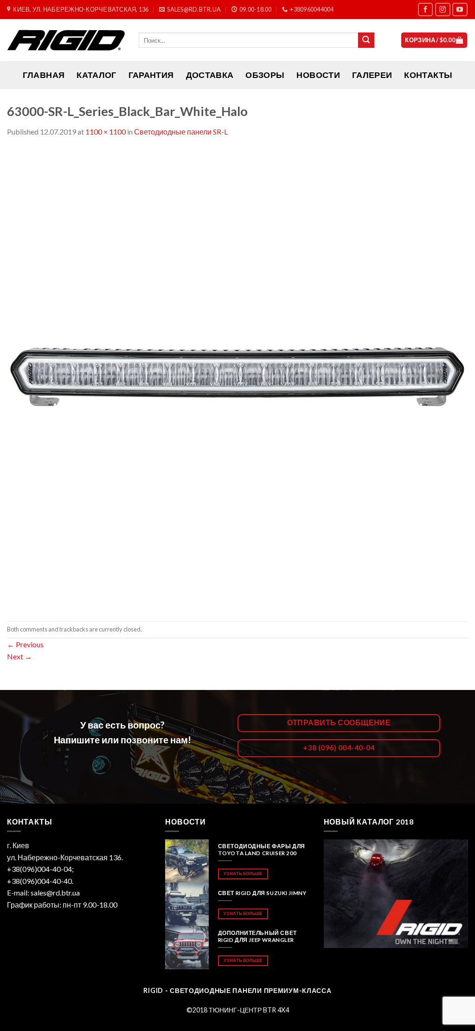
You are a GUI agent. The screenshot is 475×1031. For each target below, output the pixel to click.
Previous (25, 644)
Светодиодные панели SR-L (181, 131)
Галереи (372, 75)
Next (19, 656)
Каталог (96, 75)
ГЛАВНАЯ (43, 75)
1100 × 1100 (105, 131)
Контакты (428, 75)
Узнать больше (243, 873)
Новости (318, 75)
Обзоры (264, 75)
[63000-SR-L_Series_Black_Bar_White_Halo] (237, 378)
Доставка (210, 75)
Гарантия (151, 75)
